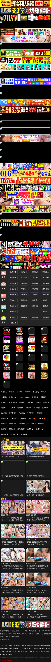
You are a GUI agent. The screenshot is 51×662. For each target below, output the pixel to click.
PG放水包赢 (13, 402)
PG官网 (11, 392)
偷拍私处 (29, 408)
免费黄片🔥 (15, 434)
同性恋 (45, 311)
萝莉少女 (45, 272)
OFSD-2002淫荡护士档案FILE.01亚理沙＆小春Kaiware (37, 544)
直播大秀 (12, 429)
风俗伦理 (45, 317)
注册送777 (12, 397)
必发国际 (4, 413)
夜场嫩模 (45, 408)
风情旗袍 (13, 300)
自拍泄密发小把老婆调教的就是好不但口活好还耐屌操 (12, 567)
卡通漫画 (13, 306)
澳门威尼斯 (21, 429)
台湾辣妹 (13, 283)
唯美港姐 (35, 283)
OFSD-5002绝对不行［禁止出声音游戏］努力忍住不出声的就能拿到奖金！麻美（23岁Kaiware (13, 545)
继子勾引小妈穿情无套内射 (12, 475)
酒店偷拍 (46, 402)
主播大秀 (4, 408)
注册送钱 (4, 397)
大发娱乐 (22, 413)
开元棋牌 (19, 392)
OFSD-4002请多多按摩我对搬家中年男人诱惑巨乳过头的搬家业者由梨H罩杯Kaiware (38, 521)
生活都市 (13, 317)
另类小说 (13, 323)
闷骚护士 (45, 300)
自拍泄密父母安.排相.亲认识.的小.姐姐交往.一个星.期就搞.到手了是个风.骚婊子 (37, 592)
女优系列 (24, 295)
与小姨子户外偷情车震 (36, 456)
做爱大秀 (4, 429)
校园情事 (24, 317)
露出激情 (24, 306)
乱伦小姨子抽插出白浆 (36, 495)
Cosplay (35, 277)
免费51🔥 (32, 418)
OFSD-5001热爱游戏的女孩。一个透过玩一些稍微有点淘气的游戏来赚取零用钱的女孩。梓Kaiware (12, 521)
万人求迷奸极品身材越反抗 (12, 495)
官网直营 (28, 392)
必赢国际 (43, 397)
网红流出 (35, 289)
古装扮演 (13, 295)
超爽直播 (30, 402)
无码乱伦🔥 (41, 418)
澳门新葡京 (12, 413)
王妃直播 (12, 408)
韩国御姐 (24, 283)
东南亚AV (45, 283)
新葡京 (27, 397)
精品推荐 (13, 272)
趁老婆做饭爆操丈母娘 (11, 456)
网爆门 (45, 306)
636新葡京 (14, 418)
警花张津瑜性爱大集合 (36, 475)
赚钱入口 (24, 434)
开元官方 (4, 424)
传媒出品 (13, 311)
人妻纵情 (35, 317)
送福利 (21, 397)
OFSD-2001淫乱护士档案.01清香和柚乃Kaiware (37, 615)
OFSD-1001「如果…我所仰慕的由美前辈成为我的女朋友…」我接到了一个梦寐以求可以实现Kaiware (12, 593)
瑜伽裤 (34, 300)
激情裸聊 (23, 418)
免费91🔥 (30, 429)
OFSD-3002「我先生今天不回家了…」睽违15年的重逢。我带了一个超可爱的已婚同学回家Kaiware (13, 617)
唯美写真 (35, 306)
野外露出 (45, 289)
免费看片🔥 (5, 418)
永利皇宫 (40, 413)
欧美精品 (35, 272)
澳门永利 (36, 392)
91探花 (23, 289)
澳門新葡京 (30, 413)
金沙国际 (22, 424)
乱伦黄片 (20, 408)
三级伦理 (13, 277)
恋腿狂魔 (45, 295)
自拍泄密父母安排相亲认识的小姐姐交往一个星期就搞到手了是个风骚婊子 (37, 568)
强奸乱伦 (24, 272)
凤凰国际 (4, 402)
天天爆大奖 (12, 424)
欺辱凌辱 (13, 289)
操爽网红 (22, 402)
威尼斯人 (4, 392)
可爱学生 (35, 295)
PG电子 (43, 392)
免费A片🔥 (39, 429)
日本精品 (24, 277)
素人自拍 (45, 277)
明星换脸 (24, 300)
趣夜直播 (37, 408)
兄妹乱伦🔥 (5, 434)
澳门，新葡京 (31, 424)
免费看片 (41, 424)
